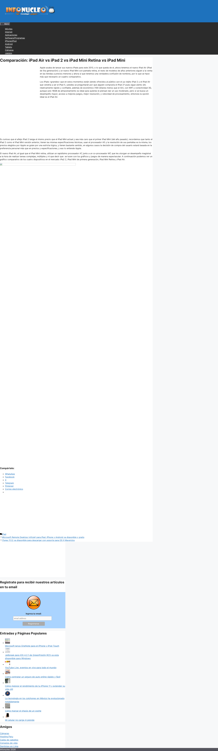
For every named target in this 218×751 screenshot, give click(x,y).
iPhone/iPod (11, 41)
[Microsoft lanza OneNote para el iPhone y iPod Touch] (7, 643)
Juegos (8, 53)
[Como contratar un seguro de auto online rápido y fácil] (7, 673)
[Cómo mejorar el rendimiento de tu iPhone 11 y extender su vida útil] (7, 683)
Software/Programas (15, 38)
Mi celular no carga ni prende (19, 720)
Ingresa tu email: (34, 614)
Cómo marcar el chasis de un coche (23, 711)
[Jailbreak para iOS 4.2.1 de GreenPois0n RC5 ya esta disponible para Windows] (7, 652)
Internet (8, 32)
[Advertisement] (19, 83)
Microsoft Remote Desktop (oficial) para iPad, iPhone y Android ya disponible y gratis (43, 537)
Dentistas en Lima (9, 746)
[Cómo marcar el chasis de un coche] (7, 707)
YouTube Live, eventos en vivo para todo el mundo (30, 667)
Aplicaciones (11, 35)
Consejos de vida (9, 743)
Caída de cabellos (9, 740)
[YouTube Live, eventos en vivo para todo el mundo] (7, 664)
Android (9, 44)
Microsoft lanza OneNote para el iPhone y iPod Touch (32, 646)
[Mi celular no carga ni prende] (7, 717)
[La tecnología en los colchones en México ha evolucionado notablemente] (7, 695)
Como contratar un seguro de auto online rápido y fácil (32, 677)
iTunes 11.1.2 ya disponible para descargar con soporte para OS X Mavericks (38, 540)
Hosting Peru (6, 736)
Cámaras (9, 50)
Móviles (8, 29)
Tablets (8, 47)
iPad (4, 534)
